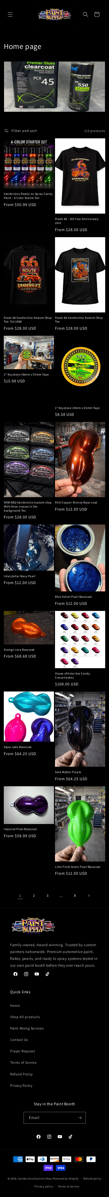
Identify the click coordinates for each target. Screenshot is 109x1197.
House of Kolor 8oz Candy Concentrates (72, 675)
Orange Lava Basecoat (19, 649)
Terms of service (68, 1186)
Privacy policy (43, 1186)
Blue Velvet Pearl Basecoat (73, 596)
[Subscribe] (79, 1118)
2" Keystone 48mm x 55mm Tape (26, 374)
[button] (10, 14)
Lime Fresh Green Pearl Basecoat (78, 867)
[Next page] (88, 895)
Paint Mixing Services (27, 1028)
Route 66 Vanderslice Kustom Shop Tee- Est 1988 (28, 320)
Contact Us (19, 1039)
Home (15, 1005)
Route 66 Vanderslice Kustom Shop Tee (79, 320)
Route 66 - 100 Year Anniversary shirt (77, 221)
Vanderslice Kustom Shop (35, 1178)
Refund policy (92, 1178)
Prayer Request (22, 1051)
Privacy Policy (21, 1085)
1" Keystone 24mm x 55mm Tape (77, 408)
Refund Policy (21, 1074)
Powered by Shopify (66, 1178)
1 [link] (20, 895)
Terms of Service (23, 1062)
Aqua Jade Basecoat (18, 747)
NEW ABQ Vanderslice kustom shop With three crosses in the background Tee (28, 506)
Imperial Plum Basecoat (20, 829)
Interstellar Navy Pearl (19, 576)
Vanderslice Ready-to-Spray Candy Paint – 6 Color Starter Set (28, 196)
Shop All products (25, 1017)
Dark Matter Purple (68, 772)
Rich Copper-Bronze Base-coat (76, 502)
